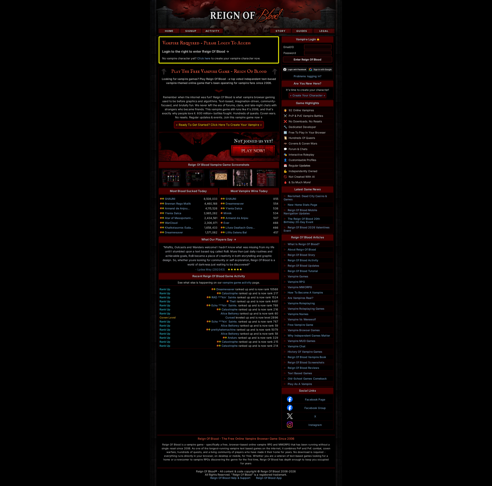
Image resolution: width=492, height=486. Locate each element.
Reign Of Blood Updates (301, 265)
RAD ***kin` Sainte (224, 297)
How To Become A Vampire (303, 292)
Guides (301, 30)
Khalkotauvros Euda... (179, 227)
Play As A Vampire (298, 384)
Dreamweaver (174, 232)
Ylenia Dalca (173, 213)
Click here (203, 58)
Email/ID (288, 47)
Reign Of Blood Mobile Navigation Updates (300, 211)
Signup (190, 30)
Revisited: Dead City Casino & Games (305, 197)
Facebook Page (315, 399)
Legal (323, 30)
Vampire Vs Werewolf (300, 319)
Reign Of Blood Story (299, 254)
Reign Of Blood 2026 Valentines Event (307, 229)
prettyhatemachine (223, 329)
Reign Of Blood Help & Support (230, 477)
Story (281, 30)
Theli (232, 301)
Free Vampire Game (298, 324)
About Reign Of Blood (300, 249)
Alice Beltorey (230, 313)
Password (289, 53)
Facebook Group (315, 408)
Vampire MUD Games (300, 341)
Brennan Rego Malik (178, 203)
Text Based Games (298, 373)
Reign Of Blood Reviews (301, 367)
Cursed (230, 317)
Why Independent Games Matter (307, 335)
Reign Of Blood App (269, 477)
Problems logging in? (307, 76)
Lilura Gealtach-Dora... (240, 227)
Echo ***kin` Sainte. (224, 305)
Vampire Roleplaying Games (304, 308)
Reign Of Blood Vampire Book (305, 357)
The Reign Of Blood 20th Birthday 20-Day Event (302, 220)
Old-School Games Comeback (305, 378)
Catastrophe (230, 293)
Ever (226, 222)
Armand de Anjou (237, 218)
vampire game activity (237, 282)
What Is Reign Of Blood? (301, 244)
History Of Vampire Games (303, 351)
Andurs (232, 337)
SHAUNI (170, 198)
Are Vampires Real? (298, 297)
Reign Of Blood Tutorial (301, 271)
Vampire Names (296, 314)
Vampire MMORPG (298, 287)
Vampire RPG (294, 281)
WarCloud (171, 222)
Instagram (315, 424)
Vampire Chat (294, 346)
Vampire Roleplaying (299, 303)
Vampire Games (296, 276)
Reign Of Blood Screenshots (304, 362)
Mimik (228, 213)
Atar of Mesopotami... (179, 218)
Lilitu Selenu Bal (236, 232)
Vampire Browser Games (302, 330)
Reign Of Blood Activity (301, 260)
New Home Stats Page (300, 204)
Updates (304, 165)
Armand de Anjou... (177, 208)
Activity (212, 30)
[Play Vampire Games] (219, 146)
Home (169, 30)
